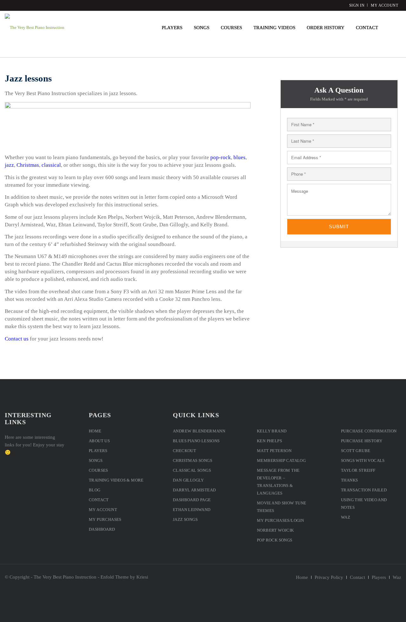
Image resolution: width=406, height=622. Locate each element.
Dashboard (102, 529)
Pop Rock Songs (274, 540)
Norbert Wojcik (275, 530)
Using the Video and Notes (364, 503)
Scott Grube (355, 450)
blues (239, 157)
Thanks (349, 480)
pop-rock (220, 157)
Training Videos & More (116, 480)
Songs (95, 460)
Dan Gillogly (188, 480)
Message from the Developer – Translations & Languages (278, 482)
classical (51, 165)
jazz (9, 165)
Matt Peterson (274, 450)
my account (384, 5)
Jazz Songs (185, 519)
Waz (345, 517)
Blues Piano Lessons (196, 440)
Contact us (17, 339)
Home (95, 431)
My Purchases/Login (280, 520)
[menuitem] (172, 28)
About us (99, 440)
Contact (99, 499)
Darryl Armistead (194, 490)
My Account (103, 509)
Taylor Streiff (358, 470)
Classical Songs (192, 470)
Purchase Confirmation (368, 431)
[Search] (392, 28)
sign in (357, 5)
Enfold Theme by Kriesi (124, 577)
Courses (98, 470)
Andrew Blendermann (199, 431)
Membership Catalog (281, 460)
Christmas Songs (192, 460)
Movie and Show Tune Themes (281, 507)
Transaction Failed (364, 490)
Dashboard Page (192, 499)
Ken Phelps (269, 440)
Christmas (27, 165)
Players (98, 450)
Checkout (184, 450)
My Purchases (105, 519)
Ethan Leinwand (192, 509)
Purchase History (361, 440)
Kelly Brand (271, 431)
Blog (95, 490)
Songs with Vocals (363, 460)
